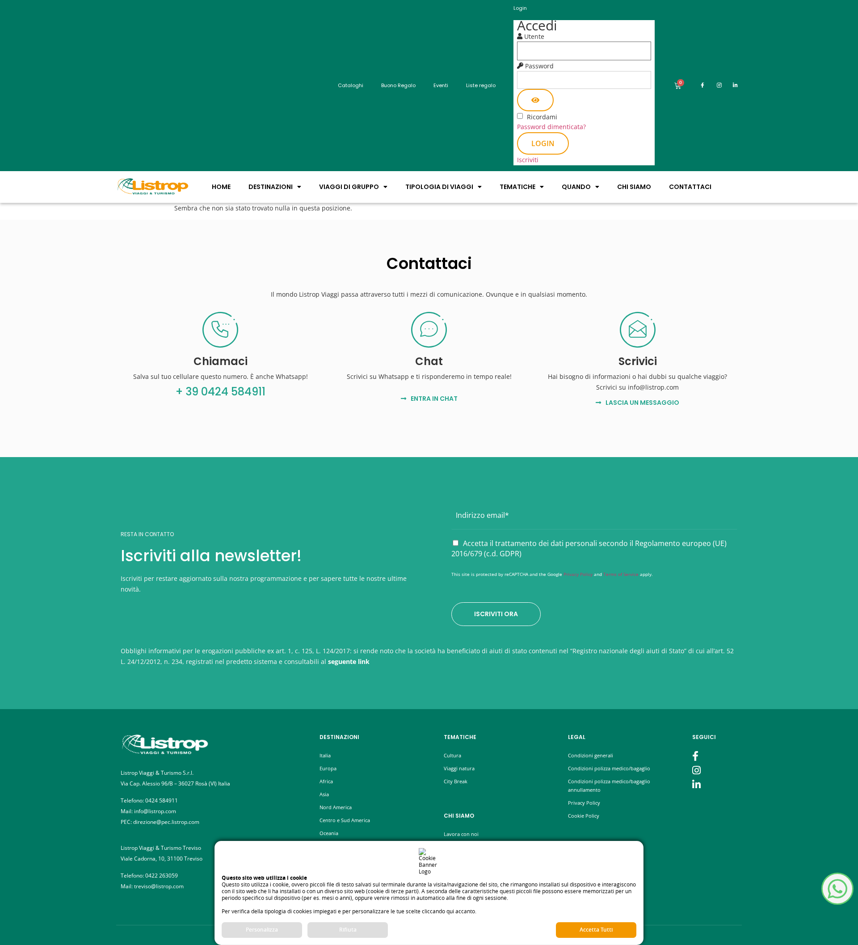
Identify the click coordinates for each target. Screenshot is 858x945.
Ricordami (542, 117)
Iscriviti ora (496, 613)
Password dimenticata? (551, 126)
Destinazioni (270, 186)
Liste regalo (481, 85)
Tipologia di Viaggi (439, 186)
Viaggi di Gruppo (349, 186)
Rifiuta (348, 929)
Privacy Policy (578, 574)
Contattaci (690, 186)
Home (221, 186)
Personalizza (262, 929)
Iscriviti (527, 159)
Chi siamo (634, 186)
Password (539, 66)
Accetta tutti (596, 929)
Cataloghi (350, 85)
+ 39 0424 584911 (220, 391)
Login (543, 143)
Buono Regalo (398, 85)
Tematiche (517, 186)
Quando (576, 186)
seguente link (349, 661)
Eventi (440, 85)
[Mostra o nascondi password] (535, 100)
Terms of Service (621, 574)
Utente (534, 37)
